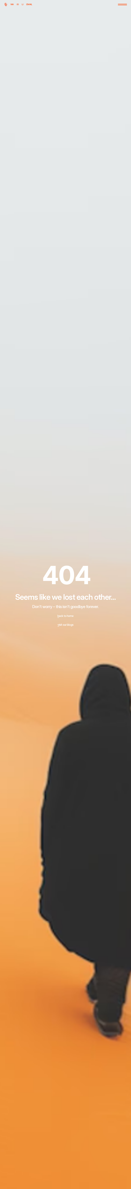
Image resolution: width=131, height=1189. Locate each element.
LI (22, 4)
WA (12, 4)
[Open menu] (122, 4)
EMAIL (29, 4)
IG (18, 4)
